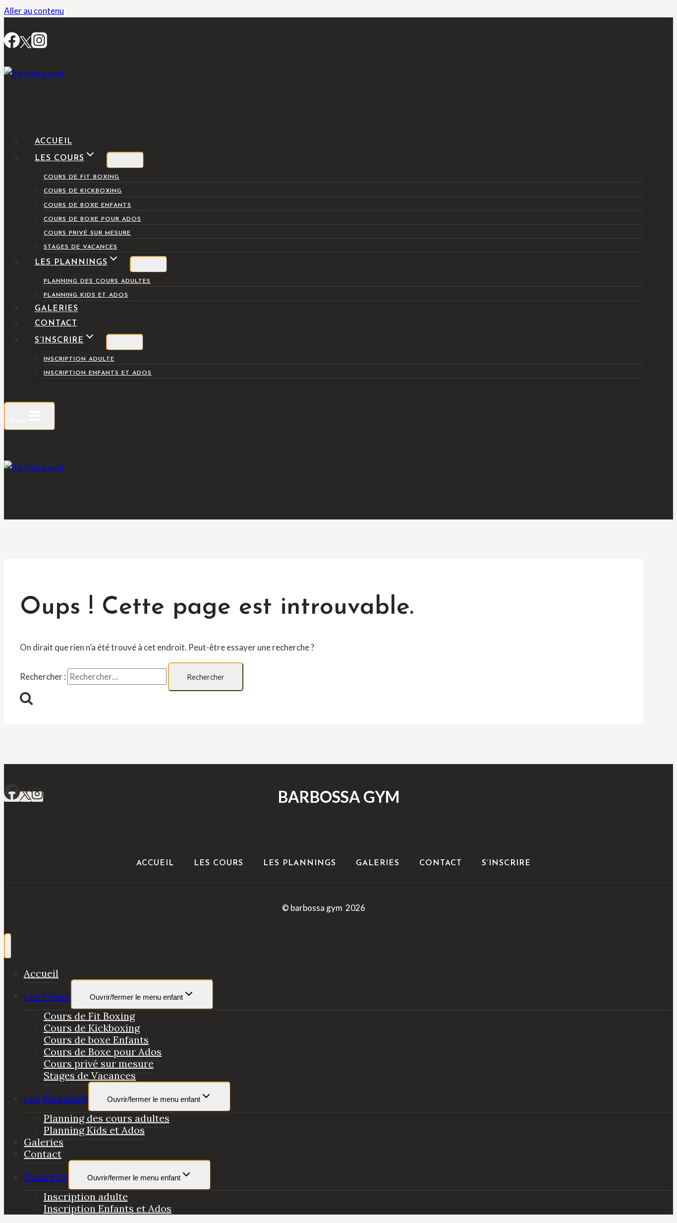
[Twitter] (25, 45)
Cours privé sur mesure (87, 233)
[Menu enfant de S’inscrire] (125, 342)
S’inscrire (506, 863)
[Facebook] (12, 45)
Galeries (56, 309)
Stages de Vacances (80, 247)
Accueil (53, 142)
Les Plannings (299, 863)
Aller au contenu (34, 10)
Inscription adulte (79, 359)
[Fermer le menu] (8, 946)
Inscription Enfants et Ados (98, 373)
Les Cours (218, 863)
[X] (25, 796)
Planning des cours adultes (97, 281)
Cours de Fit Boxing (81, 177)
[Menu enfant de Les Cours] (125, 160)
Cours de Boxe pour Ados (92, 219)
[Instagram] (39, 45)
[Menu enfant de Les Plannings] (149, 264)
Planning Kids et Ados (86, 295)
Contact (56, 323)
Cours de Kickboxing (83, 191)
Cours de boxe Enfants (87, 205)
